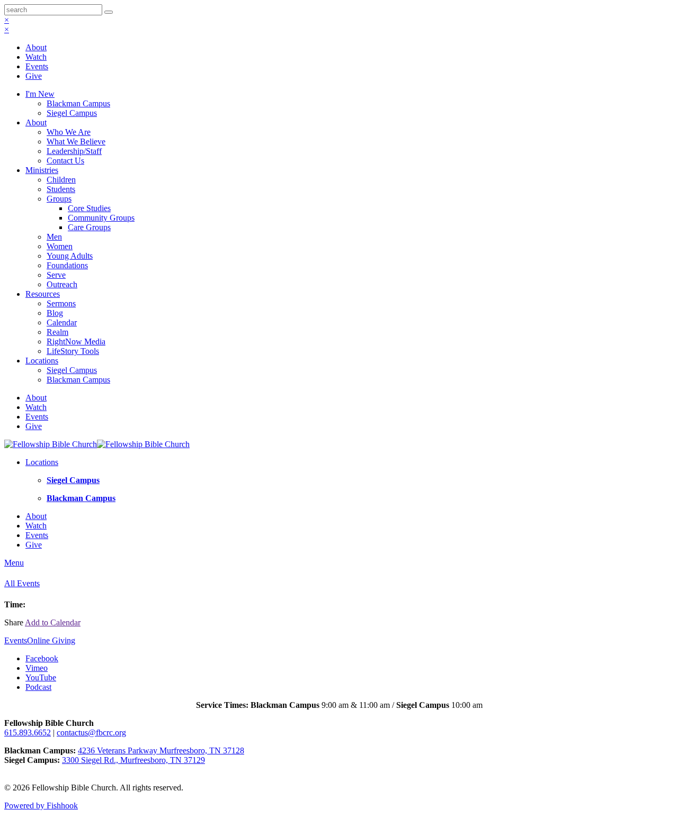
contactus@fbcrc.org (91, 732)
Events (36, 66)
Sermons (61, 303)
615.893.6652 (27, 732)
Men (54, 236)
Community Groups (101, 217)
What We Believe (76, 141)
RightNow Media (76, 341)
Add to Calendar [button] (53, 622)
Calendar (62, 322)
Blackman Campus (78, 103)
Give (33, 75)
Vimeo (36, 667)
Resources (42, 293)
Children (61, 179)
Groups (59, 198)
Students (61, 189)
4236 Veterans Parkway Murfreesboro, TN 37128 (161, 750)
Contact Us (65, 160)
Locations (41, 360)
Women (60, 246)
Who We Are (69, 132)
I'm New (40, 93)
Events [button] (15, 640)
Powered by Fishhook (41, 805)
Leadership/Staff (74, 151)
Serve (56, 274)
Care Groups (89, 227)
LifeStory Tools (73, 351)
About (36, 47)
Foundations (67, 265)
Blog (55, 312)
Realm (57, 331)
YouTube (40, 677)
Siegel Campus (72, 112)
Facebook (41, 658)
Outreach (62, 284)
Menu (14, 562)
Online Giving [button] (51, 640)
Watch (36, 56)
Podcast (38, 687)
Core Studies (89, 208)
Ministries (41, 170)
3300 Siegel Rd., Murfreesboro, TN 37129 (133, 760)
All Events (22, 583)
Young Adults (70, 255)
